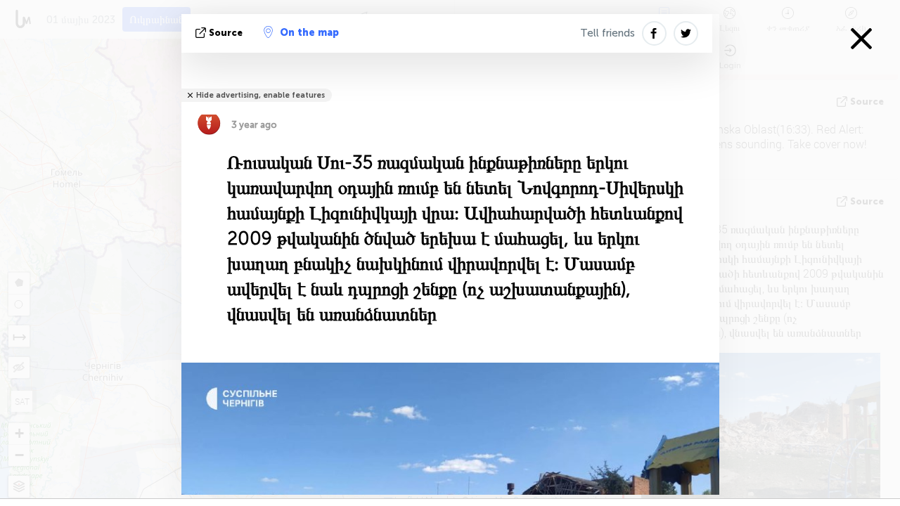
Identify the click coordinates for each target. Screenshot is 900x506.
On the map (309, 33)
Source (226, 32)
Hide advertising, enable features (260, 95)
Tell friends (607, 33)
